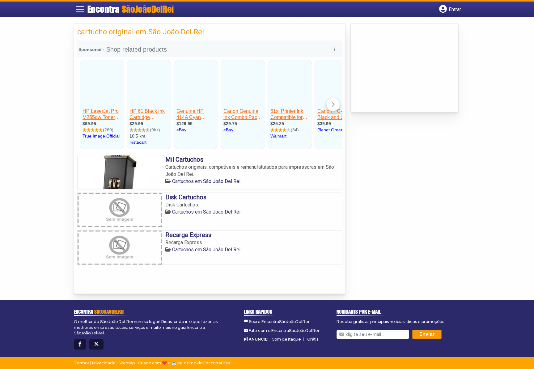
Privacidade (104, 363)
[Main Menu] (80, 9)
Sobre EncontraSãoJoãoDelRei (279, 321)
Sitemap (126, 363)
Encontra (130, 9)
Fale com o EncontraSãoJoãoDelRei (284, 330)
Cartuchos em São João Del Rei (206, 181)
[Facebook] (80, 344)
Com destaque (286, 339)
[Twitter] (96, 344)
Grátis (312, 339)
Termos (81, 363)
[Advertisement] (400, 68)
